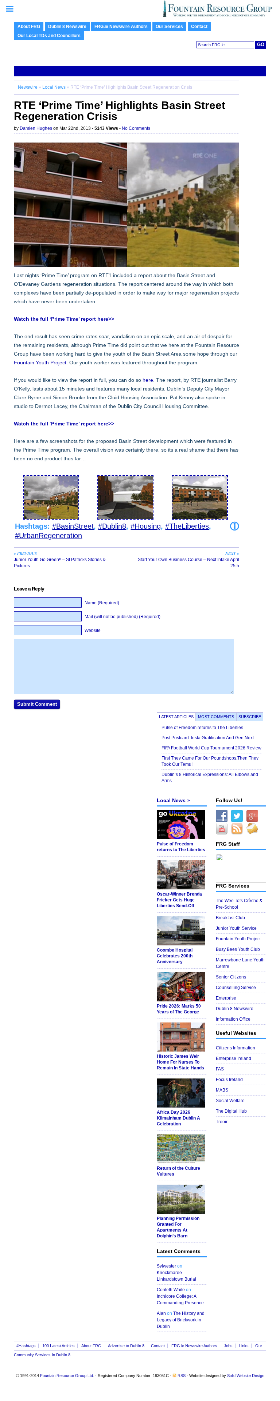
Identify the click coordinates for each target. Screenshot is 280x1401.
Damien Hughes (36, 128)
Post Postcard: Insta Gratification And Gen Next (208, 737)
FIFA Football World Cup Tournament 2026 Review (211, 747)
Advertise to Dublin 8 (126, 1346)
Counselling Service (236, 987)
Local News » (173, 800)
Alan (161, 1313)
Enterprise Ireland (233, 1058)
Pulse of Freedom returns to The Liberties (203, 727)
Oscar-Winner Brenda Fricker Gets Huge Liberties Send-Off (179, 900)
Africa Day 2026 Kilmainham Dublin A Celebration (178, 1118)
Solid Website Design (245, 1375)
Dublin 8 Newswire (67, 26)
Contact (199, 26)
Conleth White (171, 1289)
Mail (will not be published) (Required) (122, 616)
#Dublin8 (112, 526)
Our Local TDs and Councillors (49, 35)
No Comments (136, 128)
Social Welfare (230, 1100)
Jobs (228, 1346)
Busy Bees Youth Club (238, 949)
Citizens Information (235, 1047)
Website (93, 630)
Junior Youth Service (236, 928)
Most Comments (216, 716)
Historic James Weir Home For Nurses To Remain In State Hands (180, 1062)
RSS (182, 1375)
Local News (54, 87)
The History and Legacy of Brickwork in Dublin (181, 1320)
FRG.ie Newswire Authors (121, 26)
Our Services (169, 26)
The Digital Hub (231, 1111)
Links (244, 1346)
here (148, 380)
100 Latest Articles (58, 1346)
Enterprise (226, 998)
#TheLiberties (187, 526)
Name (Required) (102, 602)
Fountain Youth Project (40, 362)
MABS (222, 1090)
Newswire (28, 87)
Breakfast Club (230, 917)
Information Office (233, 1019)
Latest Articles (176, 716)
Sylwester (166, 1266)
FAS (220, 1069)
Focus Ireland (229, 1079)
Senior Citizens (231, 977)
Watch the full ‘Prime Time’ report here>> (64, 319)
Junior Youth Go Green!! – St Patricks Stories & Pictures (60, 559)
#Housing (146, 526)
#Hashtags (26, 1346)
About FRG (29, 26)
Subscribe (249, 716)
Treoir (222, 1121)
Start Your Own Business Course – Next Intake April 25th (188, 559)
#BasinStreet (73, 526)
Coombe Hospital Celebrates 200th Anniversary (174, 956)
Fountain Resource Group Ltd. (67, 1375)
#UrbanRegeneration (48, 536)
